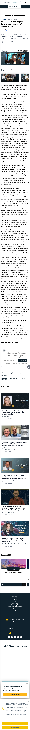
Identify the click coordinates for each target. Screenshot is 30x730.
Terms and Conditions (15, 608)
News (17, 646)
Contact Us (15, 601)
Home (2, 15)
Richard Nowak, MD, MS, (10, 448)
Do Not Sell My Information (15, 606)
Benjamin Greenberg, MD (9, 449)
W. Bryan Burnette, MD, (9, 543)
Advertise (15, 603)
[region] (15, 714)
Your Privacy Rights (15, 612)
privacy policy (5, 364)
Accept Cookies (15, 727)
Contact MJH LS (15, 605)
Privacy (15, 610)
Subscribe (22, 360)
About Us (15, 596)
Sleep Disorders (6, 375)
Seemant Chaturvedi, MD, (10, 481)
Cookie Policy (25, 716)
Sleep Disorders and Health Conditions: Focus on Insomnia (14, 378)
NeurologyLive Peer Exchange (14, 373)
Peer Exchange (9, 15)
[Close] (28, 701)
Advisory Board (15, 598)
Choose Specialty (13, 6)
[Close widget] (27, 683)
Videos (3, 373)
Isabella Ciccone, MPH (22, 481)
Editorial (15, 599)
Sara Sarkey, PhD (8, 416)
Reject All (15, 723)
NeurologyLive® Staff (9, 512)
